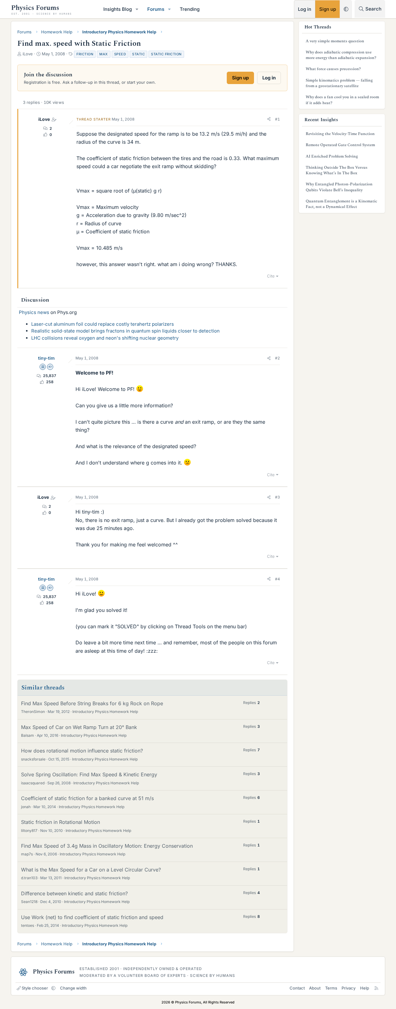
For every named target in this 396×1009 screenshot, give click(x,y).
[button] (137, 9)
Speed (120, 54)
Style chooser (35, 988)
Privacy (348, 988)
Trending (190, 9)
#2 (277, 358)
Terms (331, 988)
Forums (155, 9)
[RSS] (376, 988)
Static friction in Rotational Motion (60, 822)
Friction (84, 54)
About (315, 988)
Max (103, 54)
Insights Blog (117, 9)
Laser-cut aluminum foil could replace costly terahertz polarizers (102, 324)
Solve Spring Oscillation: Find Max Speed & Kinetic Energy (89, 774)
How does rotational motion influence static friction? (82, 751)
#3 (277, 497)
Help (364, 988)
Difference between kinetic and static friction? (74, 893)
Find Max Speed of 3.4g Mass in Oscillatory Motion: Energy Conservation (107, 846)
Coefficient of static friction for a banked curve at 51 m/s (87, 798)
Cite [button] (271, 275)
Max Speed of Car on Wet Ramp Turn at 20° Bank (79, 727)
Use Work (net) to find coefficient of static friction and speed (92, 917)
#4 (277, 579)
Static (138, 54)
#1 (277, 119)
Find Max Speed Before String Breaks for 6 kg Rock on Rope (92, 703)
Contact (297, 988)
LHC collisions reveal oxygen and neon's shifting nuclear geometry (105, 338)
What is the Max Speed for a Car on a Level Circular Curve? (91, 870)
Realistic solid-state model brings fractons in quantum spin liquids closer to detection (125, 331)
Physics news (34, 312)
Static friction (166, 54)
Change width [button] (73, 988)
